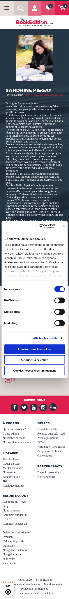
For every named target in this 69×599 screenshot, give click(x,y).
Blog (5, 506)
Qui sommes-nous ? (14, 429)
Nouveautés (10, 472)
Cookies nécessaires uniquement (34, 370)
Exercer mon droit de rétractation (34, 593)
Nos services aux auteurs (17, 442)
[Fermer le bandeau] (63, 226)
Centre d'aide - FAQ (14, 501)
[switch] (59, 300)
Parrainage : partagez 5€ (51, 446)
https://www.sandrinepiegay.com (44, 95)
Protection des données (34, 588)
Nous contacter (11, 510)
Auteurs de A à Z (13, 476)
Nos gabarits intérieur (15, 550)
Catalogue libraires (13, 485)
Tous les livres (11, 459)
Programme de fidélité (50, 451)
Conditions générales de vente (23, 584)
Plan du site (9, 563)
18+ (5, 481)
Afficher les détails (45, 338)
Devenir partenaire (48, 472)
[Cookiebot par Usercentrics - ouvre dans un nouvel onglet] (41, 226)
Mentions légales (53, 584)
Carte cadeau (44, 455)
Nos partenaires (46, 476)
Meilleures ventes (13, 468)
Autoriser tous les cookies (34, 349)
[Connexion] (34, 11)
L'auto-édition (11, 433)
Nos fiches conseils (14, 437)
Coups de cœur (11, 463)
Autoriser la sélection (34, 359)
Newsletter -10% (47, 429)
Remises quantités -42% (51, 433)
